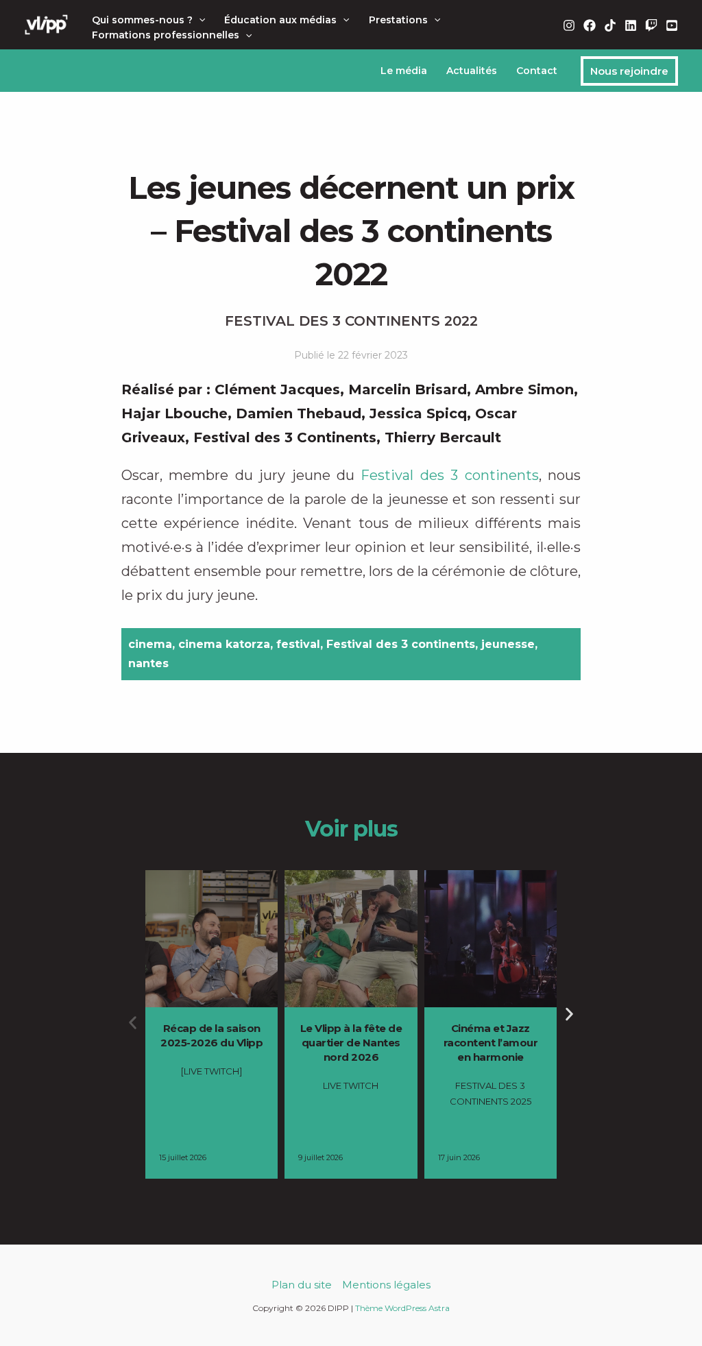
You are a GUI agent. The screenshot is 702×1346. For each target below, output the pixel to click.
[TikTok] (610, 25)
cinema (150, 644)
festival (298, 644)
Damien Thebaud (298, 413)
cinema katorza (224, 644)
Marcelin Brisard (407, 389)
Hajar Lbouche (174, 413)
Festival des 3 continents (449, 475)
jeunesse (508, 644)
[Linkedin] (631, 25)
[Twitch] (651, 25)
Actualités (471, 70)
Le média (403, 70)
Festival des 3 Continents (284, 437)
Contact (536, 70)
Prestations (398, 20)
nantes (148, 663)
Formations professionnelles (165, 35)
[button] (199, 19)
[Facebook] (589, 25)
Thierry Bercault (443, 437)
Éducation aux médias (280, 20)
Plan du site (301, 1284)
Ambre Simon (524, 389)
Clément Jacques (277, 389)
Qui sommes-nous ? (142, 20)
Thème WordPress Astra (402, 1308)
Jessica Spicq (418, 413)
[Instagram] (569, 25)
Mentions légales (386, 1284)
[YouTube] (672, 25)
